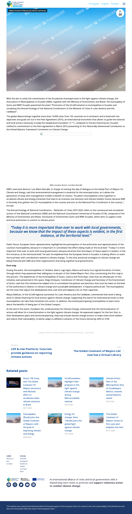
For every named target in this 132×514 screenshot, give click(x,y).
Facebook (23, 464)
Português (94, 3)
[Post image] (13, 382)
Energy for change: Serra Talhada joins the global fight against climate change (73, 422)
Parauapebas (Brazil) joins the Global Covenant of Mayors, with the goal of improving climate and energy (32, 424)
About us (9, 458)
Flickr (22, 471)
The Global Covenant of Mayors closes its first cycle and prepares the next (114, 421)
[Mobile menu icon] (124, 3)
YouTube (23, 469)
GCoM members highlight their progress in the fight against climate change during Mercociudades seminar (72, 390)
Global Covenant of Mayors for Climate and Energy (27, 11)
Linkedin (23, 458)
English (105, 3)
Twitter (22, 466)
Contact (9, 464)
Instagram (24, 461)
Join (7, 461)
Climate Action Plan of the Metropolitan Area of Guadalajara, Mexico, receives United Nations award (115, 388)
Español (115, 3)
